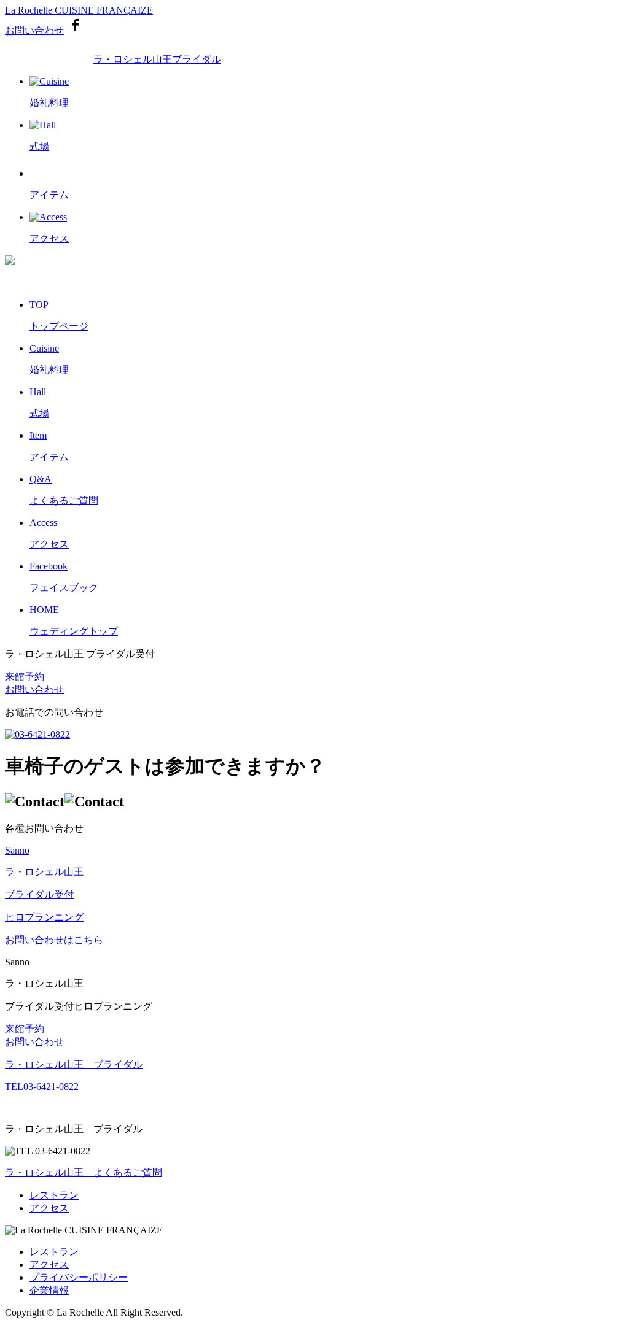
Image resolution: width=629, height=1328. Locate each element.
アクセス (49, 1208)
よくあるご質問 (83, 1172)
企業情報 (49, 1290)
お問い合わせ (34, 30)
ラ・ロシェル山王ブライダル (157, 59)
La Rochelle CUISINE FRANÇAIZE (79, 10)
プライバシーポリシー (78, 1277)
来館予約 (24, 676)
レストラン (54, 1195)
